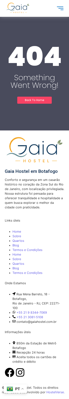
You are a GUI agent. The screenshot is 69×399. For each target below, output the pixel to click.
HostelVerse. (55, 392)
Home (16, 231)
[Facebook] (9, 373)
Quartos (18, 241)
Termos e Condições (27, 250)
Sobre (16, 236)
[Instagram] (20, 373)
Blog (15, 245)
